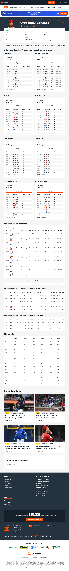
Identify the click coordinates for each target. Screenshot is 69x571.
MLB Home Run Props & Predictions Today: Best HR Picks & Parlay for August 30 (49, 417)
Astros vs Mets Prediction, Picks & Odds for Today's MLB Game (17, 417)
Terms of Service (24, 536)
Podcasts (39, 483)
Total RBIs (52, 45)
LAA (11, 235)
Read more (61, 391)
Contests (8, 497)
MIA (11, 244)
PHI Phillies (26, 26)
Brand (6, 486)
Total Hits (7, 45)
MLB (6, 7)
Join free (51, 2)
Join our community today (35, 519)
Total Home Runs (41, 96)
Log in (59, 2)
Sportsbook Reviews (42, 479)
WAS (11, 253)
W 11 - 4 (17, 260)
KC (11, 275)
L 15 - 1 (17, 274)
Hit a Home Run (41, 181)
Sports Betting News (42, 481)
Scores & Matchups (15, 7)
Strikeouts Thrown (17, 45)
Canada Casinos (41, 493)
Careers (6, 481)
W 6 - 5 (17, 242)
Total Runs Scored (62, 45)
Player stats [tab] (19, 63)
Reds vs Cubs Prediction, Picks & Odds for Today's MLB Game (48, 447)
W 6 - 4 (17, 238)
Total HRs (37, 45)
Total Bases (45, 45)
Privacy (16, 536)
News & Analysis (56, 7)
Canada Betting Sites (42, 491)
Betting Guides (42, 476)
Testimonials (8, 488)
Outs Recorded (28, 45)
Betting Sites (42, 488)
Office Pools (8, 505)
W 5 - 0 (17, 256)
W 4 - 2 (17, 233)
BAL (11, 257)
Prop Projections (39, 7)
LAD (11, 266)
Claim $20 (63, 13)
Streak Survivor (9, 501)
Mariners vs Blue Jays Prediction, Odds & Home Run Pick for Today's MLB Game (17, 447)
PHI (11, 295)
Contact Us (7, 479)
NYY (11, 262)
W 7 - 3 (17, 251)
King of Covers (9, 503)
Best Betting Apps (41, 495)
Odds (31, 7)
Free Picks (25, 7)
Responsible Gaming (42, 486)
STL (11, 239)
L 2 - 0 (17, 247)
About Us (8, 476)
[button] (34, 280)
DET (11, 271)
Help (12, 536)
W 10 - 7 (17, 265)
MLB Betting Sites (11, 464)
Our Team (7, 483)
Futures (48, 7)
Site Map (7, 536)
